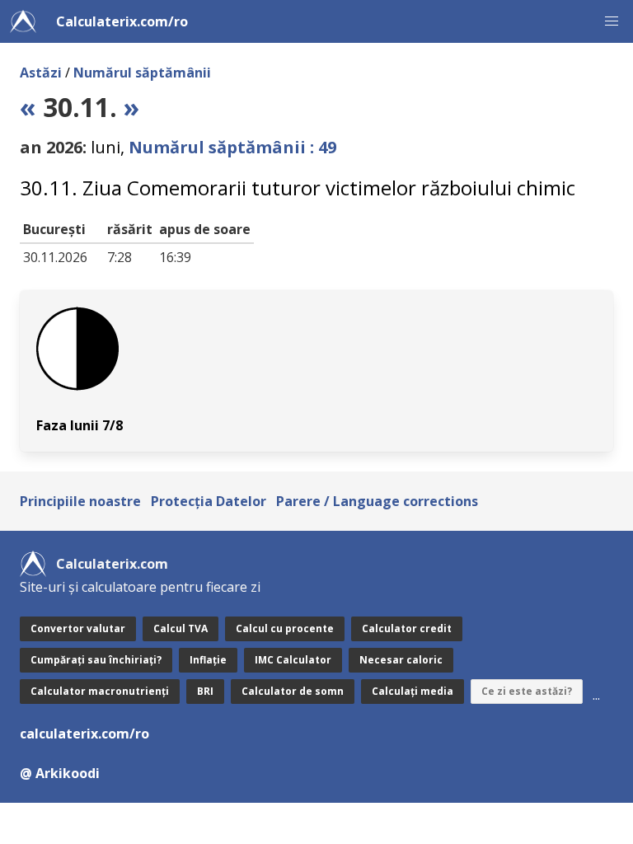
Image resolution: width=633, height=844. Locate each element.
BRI (205, 691)
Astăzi (41, 72)
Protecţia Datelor (208, 501)
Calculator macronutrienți (99, 691)
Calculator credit (407, 628)
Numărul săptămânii (142, 72)
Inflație (208, 660)
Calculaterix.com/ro (122, 21)
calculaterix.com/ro (84, 733)
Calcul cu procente (285, 628)
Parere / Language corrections (377, 501)
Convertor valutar (77, 628)
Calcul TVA (180, 628)
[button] (611, 21)
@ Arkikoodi (60, 773)
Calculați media (412, 691)
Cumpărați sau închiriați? (96, 660)
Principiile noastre (80, 501)
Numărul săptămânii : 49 (232, 147)
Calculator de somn (292, 691)
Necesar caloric (401, 660)
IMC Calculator (293, 660)
